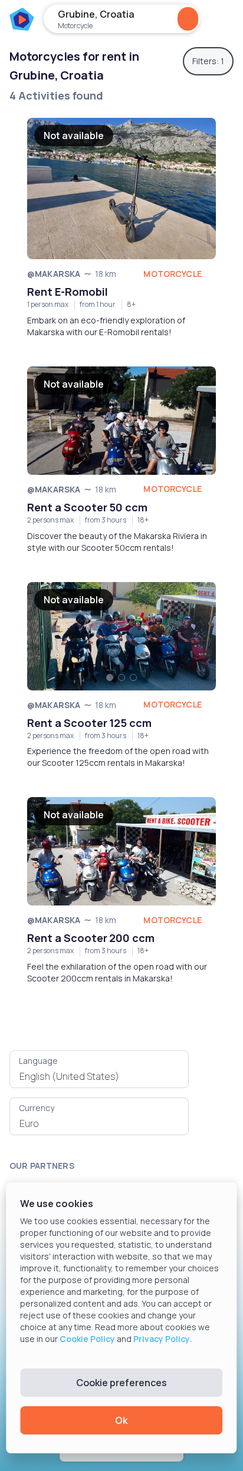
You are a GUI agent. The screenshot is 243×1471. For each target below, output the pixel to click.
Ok (121, 1420)
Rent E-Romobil (67, 292)
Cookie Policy (87, 1338)
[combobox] (99, 1076)
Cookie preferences (121, 1382)
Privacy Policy (161, 1338)
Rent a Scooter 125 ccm (89, 723)
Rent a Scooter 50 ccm (87, 507)
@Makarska (53, 273)
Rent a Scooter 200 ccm (91, 938)
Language (38, 1060)
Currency (36, 1107)
